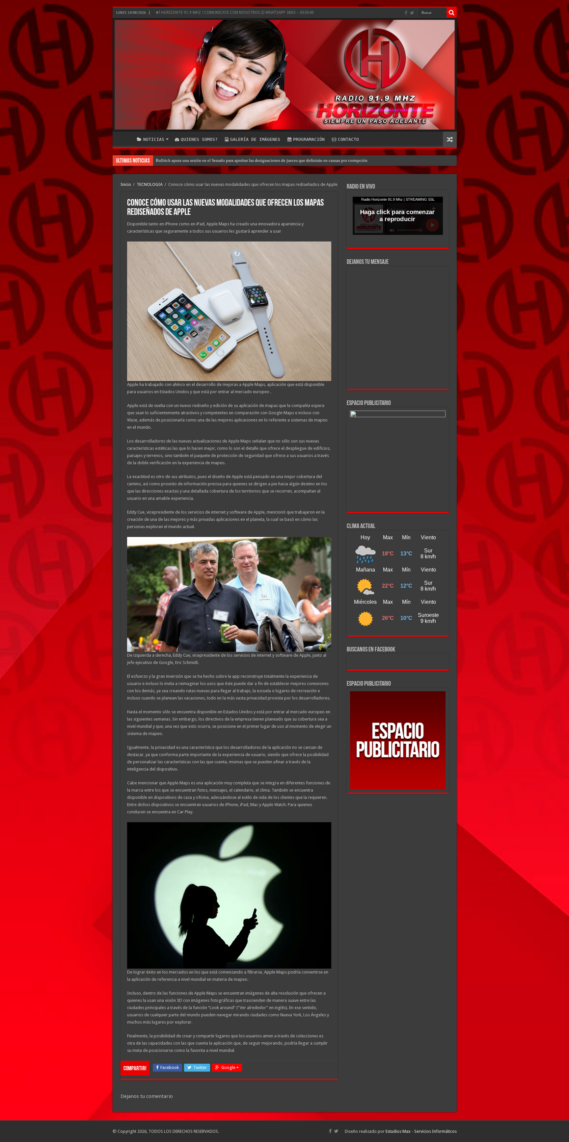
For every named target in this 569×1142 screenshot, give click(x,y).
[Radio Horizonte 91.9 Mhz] (285, 75)
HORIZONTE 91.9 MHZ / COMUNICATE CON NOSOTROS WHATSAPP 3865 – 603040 (237, 12)
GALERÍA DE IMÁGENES (255, 139)
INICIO (124, 138)
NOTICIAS (153, 139)
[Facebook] (406, 13)
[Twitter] (412, 13)
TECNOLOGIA (150, 184)
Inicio (126, 184)
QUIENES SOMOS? (199, 139)
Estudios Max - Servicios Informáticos (421, 1131)
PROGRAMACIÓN (309, 139)
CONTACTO (348, 139)
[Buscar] (452, 12)
